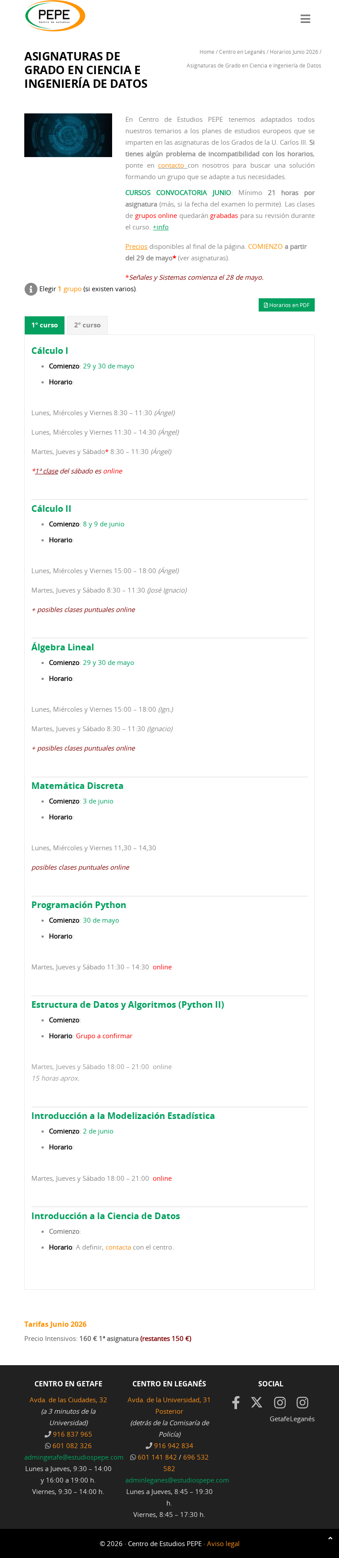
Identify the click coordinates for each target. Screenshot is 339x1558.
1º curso (44, 325)
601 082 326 (72, 1445)
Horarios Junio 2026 (294, 51)
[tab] (44, 325)
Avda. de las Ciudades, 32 (68, 1399)
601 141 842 (157, 1457)
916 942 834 (173, 1445)
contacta (118, 1247)
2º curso (87, 325)
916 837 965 (72, 1434)
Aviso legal (223, 1543)
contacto (171, 165)
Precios (136, 246)
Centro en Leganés (242, 51)
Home (207, 51)
